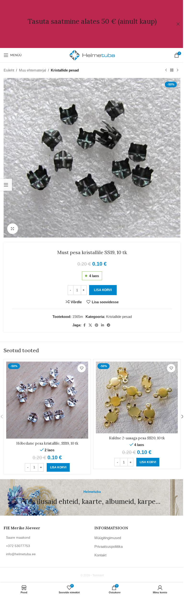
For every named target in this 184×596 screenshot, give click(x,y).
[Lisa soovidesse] (81, 368)
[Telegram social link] (108, 325)
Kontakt (100, 555)
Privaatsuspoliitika (108, 546)
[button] (58, 467)
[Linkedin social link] (102, 325)
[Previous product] (166, 70)
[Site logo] (92, 55)
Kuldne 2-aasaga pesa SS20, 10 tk (137, 438)
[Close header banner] (178, 24)
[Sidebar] (6, 185)
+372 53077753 (18, 546)
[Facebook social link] (84, 325)
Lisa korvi (103, 290)
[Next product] (177, 70)
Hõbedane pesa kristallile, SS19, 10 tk (47, 443)
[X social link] (90, 325)
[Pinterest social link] (96, 325)
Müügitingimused (107, 538)
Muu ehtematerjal (32, 70)
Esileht (9, 70)
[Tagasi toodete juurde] (172, 70)
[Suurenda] (12, 228)
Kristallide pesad (65, 70)
